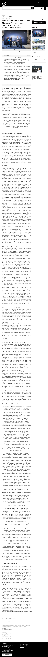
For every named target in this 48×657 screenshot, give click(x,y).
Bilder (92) (35, 27)
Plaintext (27, 55)
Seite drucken (6, 616)
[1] (20, 344)
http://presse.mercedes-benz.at (9, 584)
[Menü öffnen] (45, 8)
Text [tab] (3, 16)
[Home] (4, 4)
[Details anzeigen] (44, 43)
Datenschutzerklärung (24, 645)
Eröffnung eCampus (16, 49)
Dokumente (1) (36, 56)
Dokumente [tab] (11, 16)
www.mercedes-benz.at (8, 636)
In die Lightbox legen (39, 22)
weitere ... (35, 52)
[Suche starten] (32, 8)
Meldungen (4, 13)
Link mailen (28, 616)
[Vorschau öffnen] (16, 39)
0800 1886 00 (5, 628)
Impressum (22, 647)
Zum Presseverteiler (7, 654)
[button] (42, 8)
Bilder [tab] (7, 16)
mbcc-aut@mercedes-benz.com (8, 629)
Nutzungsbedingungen (24, 644)
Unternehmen (9, 13)
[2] (18, 392)
